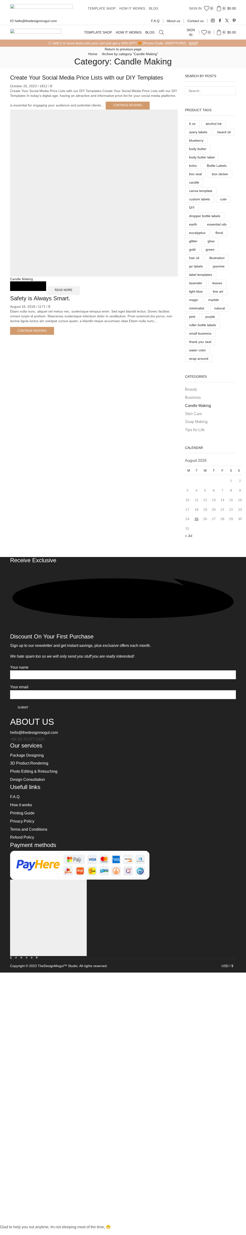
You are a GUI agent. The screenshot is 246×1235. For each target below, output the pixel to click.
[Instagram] (213, 21)
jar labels (196, 266)
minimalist (196, 308)
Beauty (191, 389)
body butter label (202, 157)
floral (219, 233)
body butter (197, 149)
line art (218, 291)
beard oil (224, 132)
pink (192, 317)
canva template (200, 191)
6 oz (192, 124)
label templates (200, 275)
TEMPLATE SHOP (102, 8)
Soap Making (196, 422)
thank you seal (200, 342)
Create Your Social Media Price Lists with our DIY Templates (86, 77)
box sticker (220, 174)
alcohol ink (214, 124)
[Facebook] (220, 21)
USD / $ (227, 966)
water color (197, 350)
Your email (19, 687)
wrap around (198, 358)
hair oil (194, 258)
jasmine (219, 266)
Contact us (195, 21)
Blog (153, 8)
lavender (195, 283)
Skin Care (193, 414)
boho (193, 166)
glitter (193, 241)
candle (194, 182)
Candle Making (21, 279)
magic (193, 300)
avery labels (198, 132)
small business (200, 333)
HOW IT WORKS (132, 8)
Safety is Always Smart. (40, 298)
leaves (217, 283)
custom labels (199, 199)
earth (193, 224)
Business (193, 397)
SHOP (193, 43)
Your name (19, 667)
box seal (195, 174)
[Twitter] (227, 21)
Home (92, 54)
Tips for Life (195, 430)
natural (219, 308)
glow (211, 241)
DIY (192, 207)
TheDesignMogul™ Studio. (58, 966)
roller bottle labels (202, 325)
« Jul (188, 536)
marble (213, 300)
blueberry (196, 140)
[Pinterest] (234, 21)
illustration (217, 258)
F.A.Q (155, 21)
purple (210, 317)
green (210, 249)
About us (173, 21)
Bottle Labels (217, 166)
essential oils (217, 224)
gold (192, 249)
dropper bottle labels (204, 216)
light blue (196, 291)
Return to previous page (123, 49)
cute (223, 199)
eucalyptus (197, 233)
